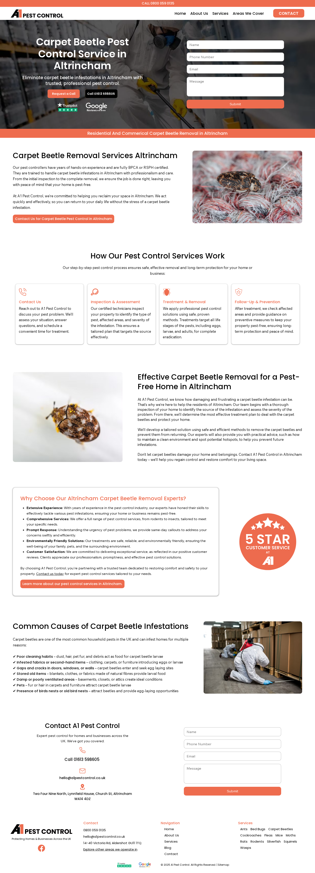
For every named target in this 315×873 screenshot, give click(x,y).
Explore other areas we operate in (110, 849)
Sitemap (223, 865)
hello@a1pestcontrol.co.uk (82, 777)
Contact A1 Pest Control (82, 725)
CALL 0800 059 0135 (158, 3)
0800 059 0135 (94, 830)
